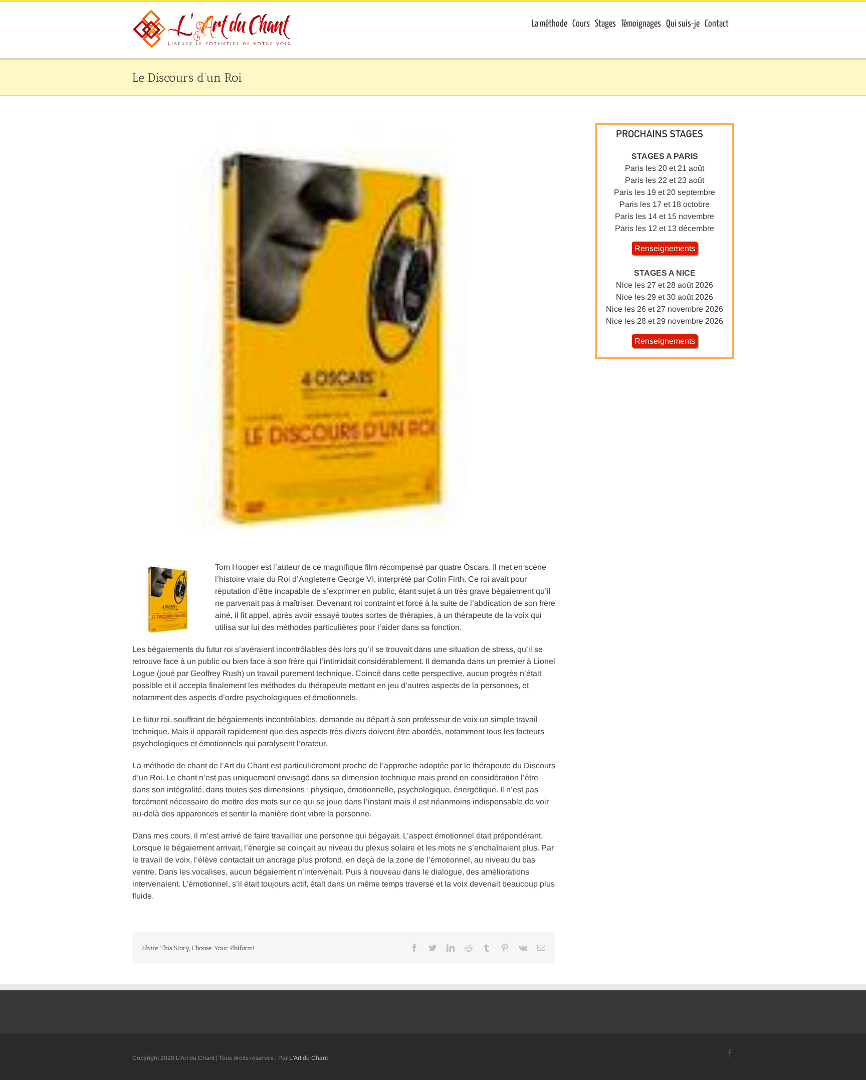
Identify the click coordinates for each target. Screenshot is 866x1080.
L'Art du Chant (308, 1057)
